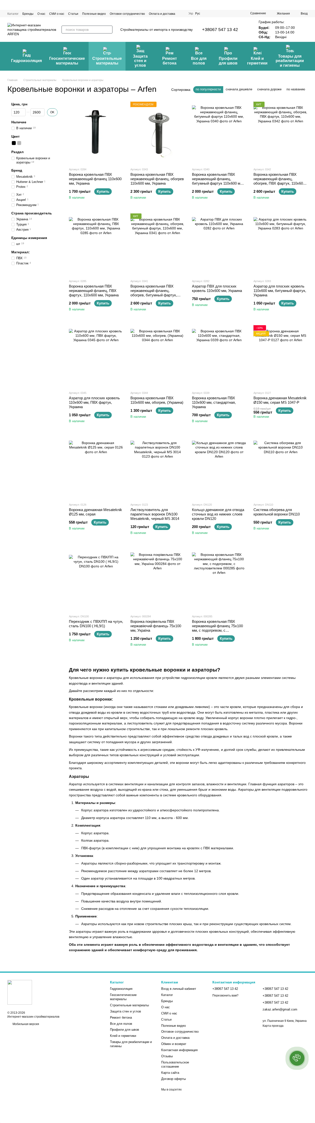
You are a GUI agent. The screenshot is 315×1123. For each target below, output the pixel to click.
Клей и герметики (257, 60)
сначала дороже (269, 89)
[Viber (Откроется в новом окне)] (237, 14)
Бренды (27, 14)
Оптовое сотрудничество (127, 14)
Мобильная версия (25, 1024)
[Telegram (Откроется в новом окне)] (232, 14)
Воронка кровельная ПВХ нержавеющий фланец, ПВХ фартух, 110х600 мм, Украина (94, 290)
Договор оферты (173, 1079)
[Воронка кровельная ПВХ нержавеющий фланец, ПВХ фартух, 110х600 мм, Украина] (96, 244)
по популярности (208, 89)
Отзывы (167, 1056)
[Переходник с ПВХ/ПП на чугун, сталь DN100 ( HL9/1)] (96, 579)
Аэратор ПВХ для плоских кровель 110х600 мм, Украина (217, 288)
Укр (191, 13)
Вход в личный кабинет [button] (178, 989)
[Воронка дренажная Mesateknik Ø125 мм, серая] (96, 467)
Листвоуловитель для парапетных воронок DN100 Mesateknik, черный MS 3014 (154, 514)
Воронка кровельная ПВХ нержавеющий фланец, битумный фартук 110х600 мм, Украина (218, 181)
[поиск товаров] (108, 29)
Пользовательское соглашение (175, 1064)
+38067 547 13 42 (220, 29)
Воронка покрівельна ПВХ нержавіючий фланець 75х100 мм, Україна (155, 625)
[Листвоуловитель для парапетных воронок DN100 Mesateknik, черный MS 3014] (157, 467)
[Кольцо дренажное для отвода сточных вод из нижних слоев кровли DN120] (219, 467)
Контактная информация (179, 1050)
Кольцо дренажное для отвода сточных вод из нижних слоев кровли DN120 (218, 514)
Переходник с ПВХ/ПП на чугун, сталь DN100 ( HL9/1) (96, 623)
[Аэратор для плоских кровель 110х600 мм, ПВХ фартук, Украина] (96, 356)
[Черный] (13, 143)
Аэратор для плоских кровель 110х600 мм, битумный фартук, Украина (279, 290)
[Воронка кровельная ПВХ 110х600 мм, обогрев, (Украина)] (157, 356)
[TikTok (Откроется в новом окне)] (214, 14)
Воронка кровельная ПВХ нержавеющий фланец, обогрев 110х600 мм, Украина (157, 178)
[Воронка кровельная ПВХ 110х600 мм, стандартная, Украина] (219, 356)
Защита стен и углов (140, 60)
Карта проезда (273, 1025)
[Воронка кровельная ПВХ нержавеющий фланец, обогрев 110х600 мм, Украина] (157, 132)
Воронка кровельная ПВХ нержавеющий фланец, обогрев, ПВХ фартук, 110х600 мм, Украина (279, 181)
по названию (295, 89)
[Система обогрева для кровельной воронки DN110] (280, 467)
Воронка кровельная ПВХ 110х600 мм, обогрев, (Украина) (156, 400)
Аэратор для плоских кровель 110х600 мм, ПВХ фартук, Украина (94, 402)
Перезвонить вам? (225, 995)
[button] (297, 1058)
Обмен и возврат (173, 1044)
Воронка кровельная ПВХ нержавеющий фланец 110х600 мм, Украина (95, 178)
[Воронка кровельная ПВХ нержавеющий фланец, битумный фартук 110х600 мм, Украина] (219, 132)
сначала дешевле (239, 89)
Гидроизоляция (26, 61)
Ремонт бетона (169, 60)
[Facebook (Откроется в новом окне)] (220, 14)
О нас (41, 14)
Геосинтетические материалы (67, 60)
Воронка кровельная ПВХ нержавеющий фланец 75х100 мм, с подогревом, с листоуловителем (217, 628)
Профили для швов (228, 60)
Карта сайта (170, 1073)
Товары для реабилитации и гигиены (290, 60)
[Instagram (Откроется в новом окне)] (208, 14)
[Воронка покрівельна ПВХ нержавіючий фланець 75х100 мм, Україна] (157, 579)
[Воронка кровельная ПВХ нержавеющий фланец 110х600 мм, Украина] (96, 132)
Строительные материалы (107, 60)
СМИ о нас (56, 14)
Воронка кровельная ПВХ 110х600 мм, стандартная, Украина (214, 402)
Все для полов (198, 60)
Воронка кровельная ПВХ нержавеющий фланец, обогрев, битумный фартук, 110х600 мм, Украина (153, 293)
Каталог (12, 14)
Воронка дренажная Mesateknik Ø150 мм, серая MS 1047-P (280, 400)
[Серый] (19, 143)
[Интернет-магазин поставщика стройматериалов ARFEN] (19, 992)
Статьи (73, 14)
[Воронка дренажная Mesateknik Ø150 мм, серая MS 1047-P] (280, 356)
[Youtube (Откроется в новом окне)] (226, 14)
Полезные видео (94, 14)
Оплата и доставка (162, 14)
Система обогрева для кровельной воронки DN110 (276, 512)
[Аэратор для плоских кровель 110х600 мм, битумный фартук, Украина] (280, 244)
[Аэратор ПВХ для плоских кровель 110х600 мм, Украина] (219, 244)
